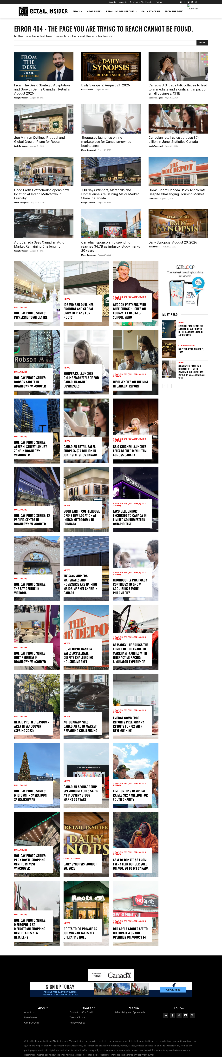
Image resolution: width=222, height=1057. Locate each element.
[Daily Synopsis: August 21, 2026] (111, 66)
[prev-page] (164, 386)
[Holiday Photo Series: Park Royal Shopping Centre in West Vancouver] (37, 844)
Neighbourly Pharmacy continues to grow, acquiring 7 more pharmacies (130, 586)
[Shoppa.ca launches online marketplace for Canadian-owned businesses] (111, 119)
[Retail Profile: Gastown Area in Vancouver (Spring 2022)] (37, 706)
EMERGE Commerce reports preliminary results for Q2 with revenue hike (128, 724)
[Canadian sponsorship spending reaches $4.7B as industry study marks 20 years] (111, 223)
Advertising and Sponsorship (131, 1012)
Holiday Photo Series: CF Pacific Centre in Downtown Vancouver (32, 519)
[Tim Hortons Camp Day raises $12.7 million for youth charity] (135, 775)
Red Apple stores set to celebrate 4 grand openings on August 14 (130, 933)
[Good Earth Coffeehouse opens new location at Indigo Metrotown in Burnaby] (43, 171)
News (67, 299)
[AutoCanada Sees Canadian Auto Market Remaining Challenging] (43, 223)
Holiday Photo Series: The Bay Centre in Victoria (30, 588)
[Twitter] (192, 2)
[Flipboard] (188, 2)
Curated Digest (72, 858)
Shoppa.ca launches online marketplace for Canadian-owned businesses (106, 142)
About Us (29, 1012)
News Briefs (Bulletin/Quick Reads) (129, 298)
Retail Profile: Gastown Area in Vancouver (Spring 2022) (31, 726)
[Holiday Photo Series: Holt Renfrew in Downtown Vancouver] (37, 637)
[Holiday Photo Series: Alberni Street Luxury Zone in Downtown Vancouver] (37, 431)
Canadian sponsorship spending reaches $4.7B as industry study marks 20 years (110, 246)
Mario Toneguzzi (156, 98)
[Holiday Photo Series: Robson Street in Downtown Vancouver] (37, 362)
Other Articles (31, 1022)
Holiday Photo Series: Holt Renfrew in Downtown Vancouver (30, 657)
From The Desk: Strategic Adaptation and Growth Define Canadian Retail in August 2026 (42, 89)
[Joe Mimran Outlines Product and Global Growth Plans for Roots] (43, 119)
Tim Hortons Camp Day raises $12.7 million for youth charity (130, 795)
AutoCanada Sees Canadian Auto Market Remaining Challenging (39, 244)
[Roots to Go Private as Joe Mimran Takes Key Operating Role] (86, 913)
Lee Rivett (153, 198)
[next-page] (170, 386)
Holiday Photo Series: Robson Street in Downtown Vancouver (30, 381)
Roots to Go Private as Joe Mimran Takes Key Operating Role (80, 933)
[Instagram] (196, 2)
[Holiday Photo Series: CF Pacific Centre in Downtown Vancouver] (37, 499)
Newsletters (30, 1017)
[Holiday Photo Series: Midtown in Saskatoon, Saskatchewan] (37, 775)
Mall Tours (20, 307)
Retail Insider (87, 89)
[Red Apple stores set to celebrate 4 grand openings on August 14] (135, 913)
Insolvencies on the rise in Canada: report (130, 383)
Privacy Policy (77, 1022)
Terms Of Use (77, 1017)
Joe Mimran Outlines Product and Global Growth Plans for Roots (39, 140)
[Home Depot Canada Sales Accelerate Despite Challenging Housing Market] (178, 171)
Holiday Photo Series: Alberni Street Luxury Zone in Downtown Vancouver (30, 448)
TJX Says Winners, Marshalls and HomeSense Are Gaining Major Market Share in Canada (110, 194)
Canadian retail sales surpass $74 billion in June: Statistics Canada (174, 140)
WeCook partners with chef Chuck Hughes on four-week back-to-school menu (129, 311)
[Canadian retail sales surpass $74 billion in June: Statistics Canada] (178, 119)
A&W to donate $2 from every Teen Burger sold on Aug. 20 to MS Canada (131, 864)
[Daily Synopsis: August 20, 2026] (178, 223)
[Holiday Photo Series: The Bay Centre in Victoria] (37, 568)
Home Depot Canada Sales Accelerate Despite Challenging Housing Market (177, 192)
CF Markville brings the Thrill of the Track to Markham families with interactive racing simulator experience (130, 653)
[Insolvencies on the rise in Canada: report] (135, 362)
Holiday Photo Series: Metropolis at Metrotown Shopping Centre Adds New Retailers (30, 929)
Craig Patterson (21, 98)
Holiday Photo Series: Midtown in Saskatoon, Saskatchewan (30, 795)
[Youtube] (185, 1015)
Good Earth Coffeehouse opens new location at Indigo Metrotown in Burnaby (41, 194)
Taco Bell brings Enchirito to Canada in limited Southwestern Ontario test (130, 517)
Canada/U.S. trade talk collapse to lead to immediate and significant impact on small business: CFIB (178, 89)
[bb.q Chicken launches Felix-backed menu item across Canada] (135, 431)
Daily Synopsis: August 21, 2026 (105, 85)
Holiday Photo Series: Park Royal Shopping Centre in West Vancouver (30, 862)
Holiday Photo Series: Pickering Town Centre (30, 315)
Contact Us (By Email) (81, 1012)
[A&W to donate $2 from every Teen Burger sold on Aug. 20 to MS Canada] (135, 844)
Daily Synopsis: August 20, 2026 (173, 242)
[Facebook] (185, 2)
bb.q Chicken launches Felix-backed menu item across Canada (130, 450)
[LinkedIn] (181, 2)
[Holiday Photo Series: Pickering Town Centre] (37, 293)
